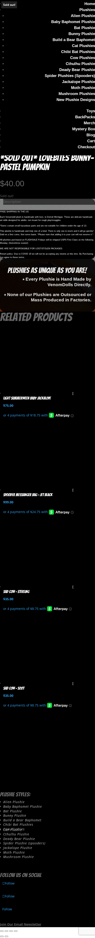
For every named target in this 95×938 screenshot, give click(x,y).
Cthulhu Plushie (80, 64)
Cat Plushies (83, 46)
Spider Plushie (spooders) (24, 843)
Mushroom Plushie (18, 857)
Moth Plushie (83, 88)
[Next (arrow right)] (6, 936)
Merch (89, 123)
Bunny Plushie (81, 34)
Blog (90, 135)
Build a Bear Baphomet (74, 40)
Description (12, 201)
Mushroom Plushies (77, 94)
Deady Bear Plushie (77, 70)
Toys (90, 111)
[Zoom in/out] (2, 931)
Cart (91, 141)
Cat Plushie (12, 830)
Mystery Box (83, 129)
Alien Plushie (83, 16)
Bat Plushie (84, 28)
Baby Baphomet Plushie (73, 22)
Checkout (86, 147)
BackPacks (85, 117)
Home (89, 4)
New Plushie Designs (75, 100)
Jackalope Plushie (78, 82)
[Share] (11, 931)
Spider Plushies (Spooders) (70, 76)
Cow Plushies (82, 58)
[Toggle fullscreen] (6, 931)
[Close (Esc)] (16, 931)
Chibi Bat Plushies (78, 52)
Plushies (87, 10)
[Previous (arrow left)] (2, 936)
